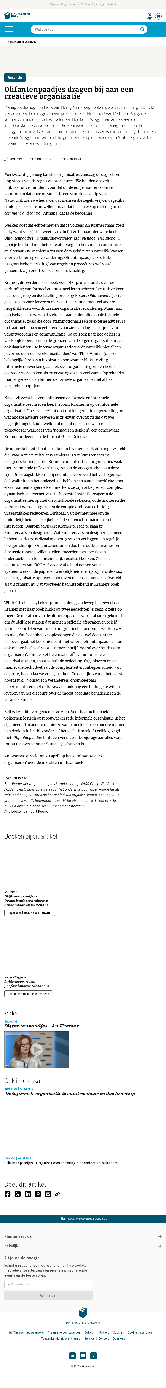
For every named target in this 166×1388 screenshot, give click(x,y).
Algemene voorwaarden (64, 1332)
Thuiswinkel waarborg (29, 1332)
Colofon (90, 1332)
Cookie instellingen (141, 1332)
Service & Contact (96, 1338)
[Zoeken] (142, 29)
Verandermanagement (22, 41)
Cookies (118, 1332)
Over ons (119, 1338)
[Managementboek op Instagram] (93, 1355)
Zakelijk (11, 1246)
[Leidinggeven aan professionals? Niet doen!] (19, 949)
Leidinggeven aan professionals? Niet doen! (26, 983)
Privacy (104, 1332)
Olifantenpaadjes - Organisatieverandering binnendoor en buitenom (61, 238)
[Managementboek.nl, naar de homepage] (17, 18)
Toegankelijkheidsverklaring (60, 1338)
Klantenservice (18, 1236)
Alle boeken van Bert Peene (26, 811)
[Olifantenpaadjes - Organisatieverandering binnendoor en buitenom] (19, 864)
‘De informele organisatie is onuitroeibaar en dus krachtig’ (70, 1093)
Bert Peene (16, 159)
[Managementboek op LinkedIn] (72, 1355)
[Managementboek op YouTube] (83, 1355)
